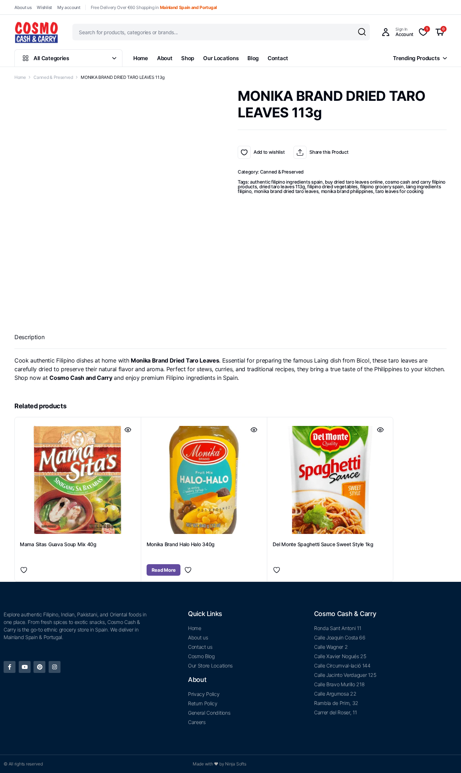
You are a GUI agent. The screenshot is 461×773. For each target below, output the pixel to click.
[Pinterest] (39, 667)
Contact (278, 58)
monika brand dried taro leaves (286, 191)
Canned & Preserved (53, 77)
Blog (253, 58)
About (165, 58)
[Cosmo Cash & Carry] (36, 32)
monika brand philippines (347, 191)
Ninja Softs (235, 764)
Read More (164, 570)
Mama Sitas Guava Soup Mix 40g (58, 544)
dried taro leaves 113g (282, 186)
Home (140, 58)
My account (68, 7)
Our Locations (220, 58)
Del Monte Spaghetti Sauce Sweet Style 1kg (323, 544)
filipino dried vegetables (332, 186)
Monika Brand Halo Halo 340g (181, 544)
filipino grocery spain (382, 186)
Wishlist (44, 7)
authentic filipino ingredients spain (286, 182)
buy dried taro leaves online (354, 182)
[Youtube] (25, 667)
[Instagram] (55, 667)
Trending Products (416, 58)
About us (22, 7)
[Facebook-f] (9, 667)
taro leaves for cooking (399, 191)
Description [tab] (29, 337)
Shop (187, 58)
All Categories (51, 58)
